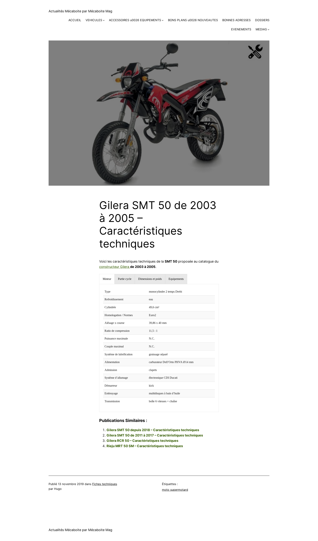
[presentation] (107, 279)
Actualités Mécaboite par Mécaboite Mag (80, 11)
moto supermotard (175, 490)
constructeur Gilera (114, 267)
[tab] (107, 279)
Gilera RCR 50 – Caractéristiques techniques (142, 441)
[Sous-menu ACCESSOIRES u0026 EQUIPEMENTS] (163, 20)
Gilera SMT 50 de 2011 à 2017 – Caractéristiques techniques (155, 435)
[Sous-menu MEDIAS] (268, 29)
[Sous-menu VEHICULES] (104, 20)
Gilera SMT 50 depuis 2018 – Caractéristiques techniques (153, 430)
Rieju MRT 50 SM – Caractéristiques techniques (145, 446)
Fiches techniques (104, 484)
